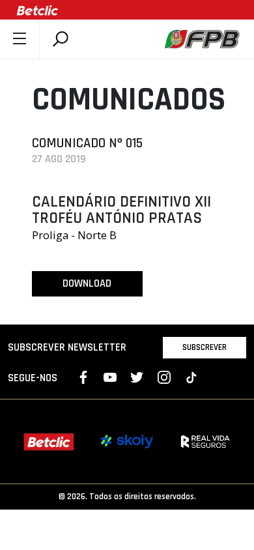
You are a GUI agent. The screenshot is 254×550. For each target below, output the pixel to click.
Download (87, 284)
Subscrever (204, 347)
